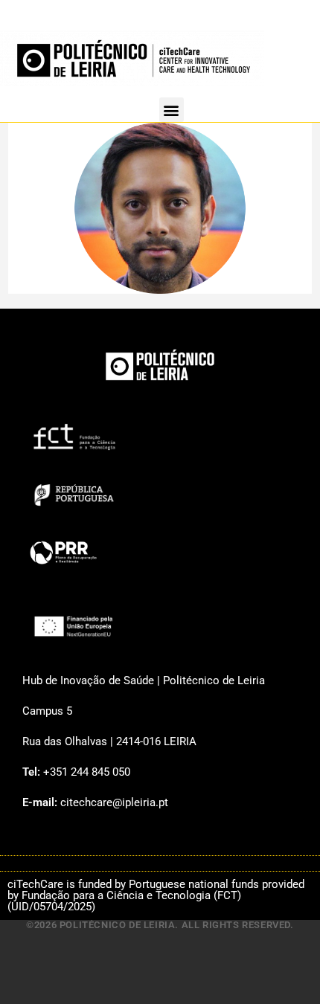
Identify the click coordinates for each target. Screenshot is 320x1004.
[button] (171, 109)
